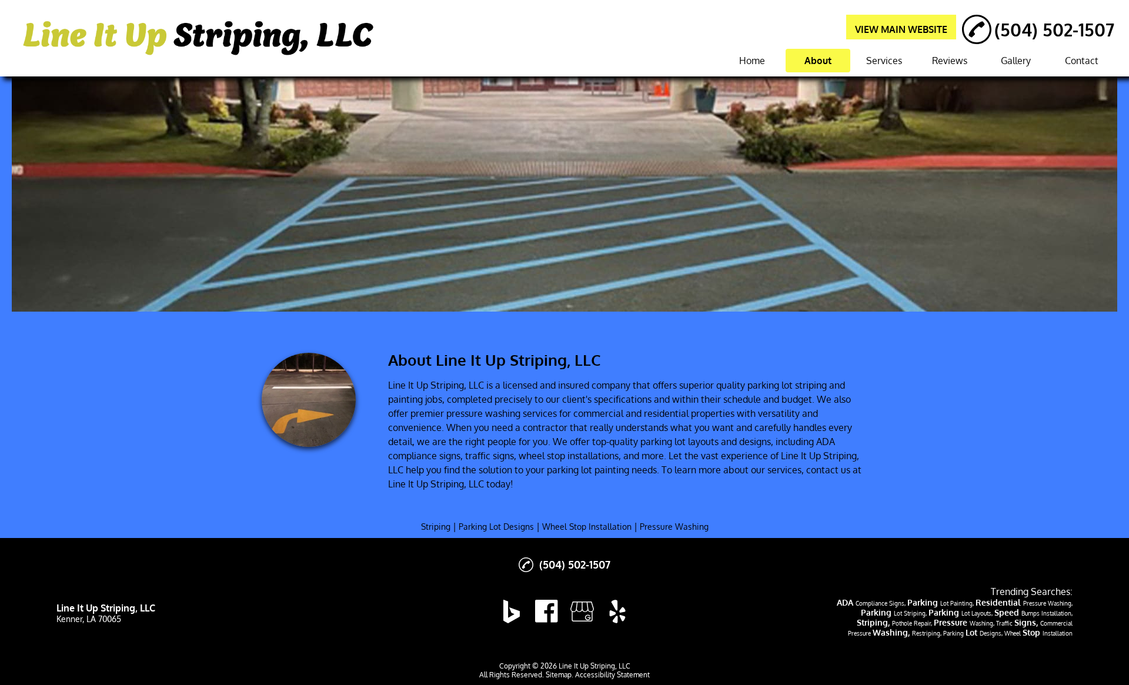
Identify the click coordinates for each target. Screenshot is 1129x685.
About (817, 60)
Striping (435, 527)
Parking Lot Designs (496, 527)
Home (752, 60)
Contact (1081, 60)
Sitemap (559, 674)
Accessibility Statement (612, 674)
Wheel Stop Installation (587, 527)
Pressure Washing (674, 527)
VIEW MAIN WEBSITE (901, 29)
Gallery (1016, 60)
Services (884, 60)
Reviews (949, 60)
